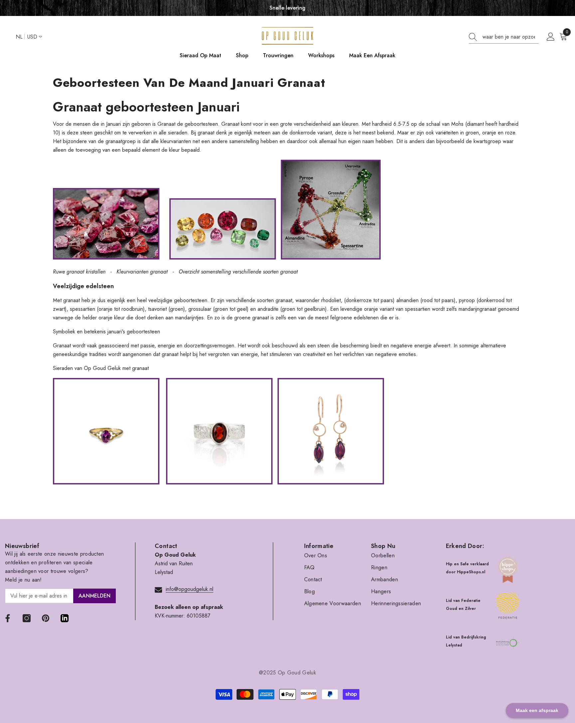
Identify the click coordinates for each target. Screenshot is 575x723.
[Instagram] (27, 618)
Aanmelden (94, 596)
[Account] (551, 37)
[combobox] (510, 37)
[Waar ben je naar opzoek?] (503, 37)
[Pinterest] (46, 618)
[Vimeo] (65, 618)
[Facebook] (8, 618)
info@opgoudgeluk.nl (189, 589)
